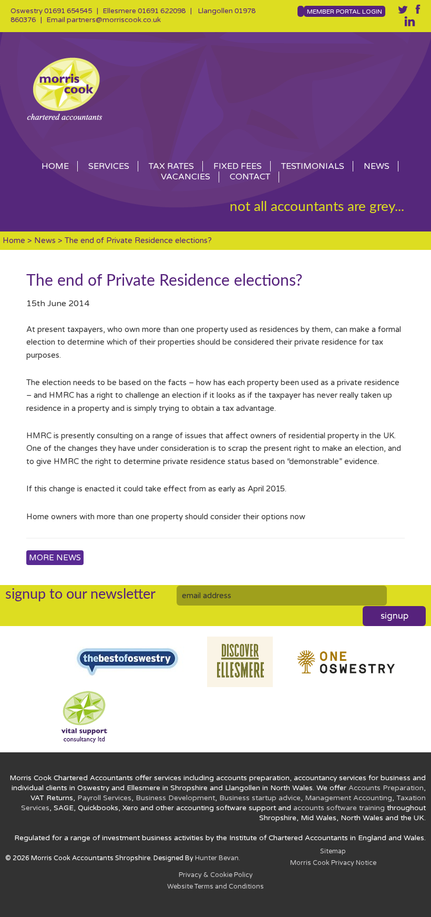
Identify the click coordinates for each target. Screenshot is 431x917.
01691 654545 (68, 11)
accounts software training (339, 808)
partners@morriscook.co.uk (114, 20)
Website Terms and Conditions (215, 887)
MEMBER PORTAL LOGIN (344, 11)
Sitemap (333, 851)
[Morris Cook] (215, 89)
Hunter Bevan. (217, 858)
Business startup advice (260, 798)
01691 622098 (162, 11)
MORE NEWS (55, 557)
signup (394, 616)
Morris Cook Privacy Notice (333, 863)
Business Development (175, 798)
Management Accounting (348, 798)
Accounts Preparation (386, 788)
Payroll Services (104, 798)
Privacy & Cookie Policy (216, 875)
